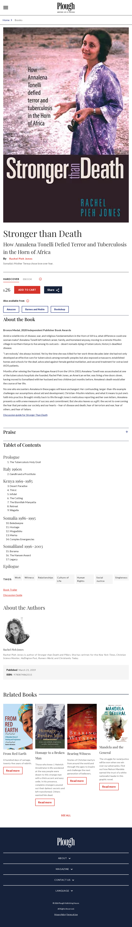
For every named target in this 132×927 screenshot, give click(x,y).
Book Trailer (10, 589)
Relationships (45, 577)
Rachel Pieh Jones (21, 258)
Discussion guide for (25, 414)
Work (18, 577)
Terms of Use (72, 914)
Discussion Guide (12, 595)
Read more (13, 770)
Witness (29, 577)
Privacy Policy (60, 914)
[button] (6, 7)
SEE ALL (66, 815)
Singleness (121, 577)
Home (6, 20)
